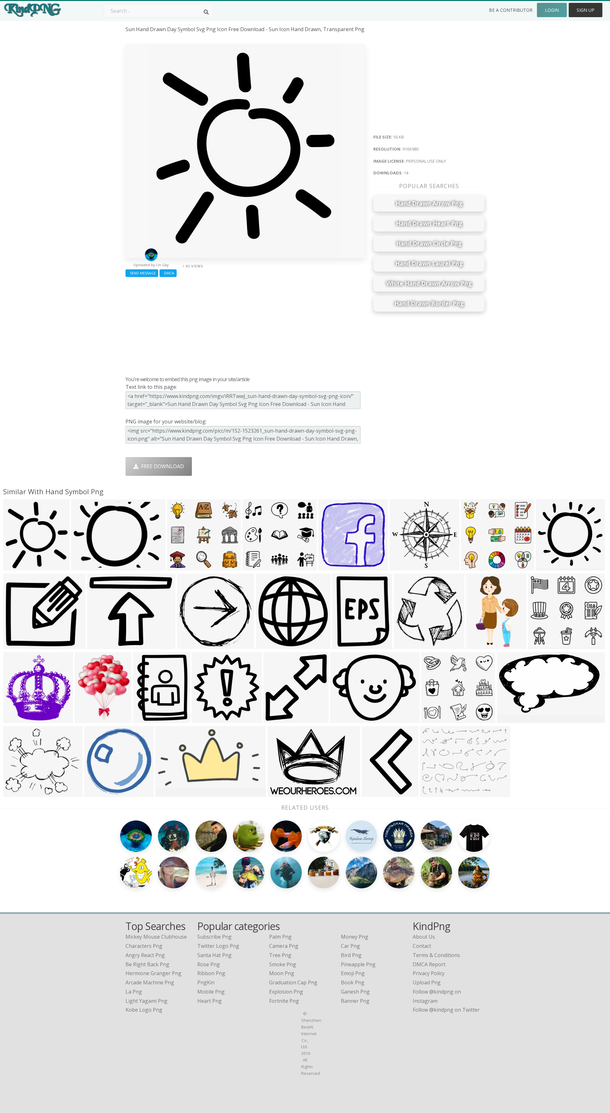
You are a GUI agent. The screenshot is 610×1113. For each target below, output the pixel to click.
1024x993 (190, 645)
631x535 (99, 645)
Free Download (161, 466)
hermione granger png (153, 973)
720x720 (330, 566)
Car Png (350, 945)
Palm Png (280, 936)
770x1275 (479, 645)
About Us (424, 936)
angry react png (145, 955)
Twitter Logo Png (218, 945)
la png (133, 991)
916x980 (15, 566)
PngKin (205, 982)
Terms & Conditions (436, 955)
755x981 (145, 719)
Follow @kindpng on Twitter (446, 1009)
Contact (422, 945)
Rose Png (208, 964)
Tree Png (280, 955)
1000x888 (16, 793)
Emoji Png (353, 973)
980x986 (267, 645)
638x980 (374, 793)
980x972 (547, 566)
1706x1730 (404, 566)
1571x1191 (282, 793)
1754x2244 (89, 719)
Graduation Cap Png (293, 982)
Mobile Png (211, 991)
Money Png (354, 936)
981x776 (342, 719)
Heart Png (209, 1000)
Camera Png (283, 945)
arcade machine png (149, 982)
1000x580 (510, 719)
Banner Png (355, 1000)
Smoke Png (282, 964)
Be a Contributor (510, 10)
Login (552, 10)
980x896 (15, 645)
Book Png (352, 982)
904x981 (275, 719)
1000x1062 (408, 645)
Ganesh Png (355, 991)
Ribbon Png (211, 973)
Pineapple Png (358, 964)
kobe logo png (143, 1009)
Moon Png (281, 973)
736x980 (344, 645)
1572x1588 (98, 793)
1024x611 (169, 793)
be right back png (147, 964)
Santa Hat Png (214, 955)
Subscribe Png (214, 936)
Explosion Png (286, 991)
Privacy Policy (428, 973)
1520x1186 (434, 793)
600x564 (179, 566)
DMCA (168, 273)
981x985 (203, 719)
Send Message (142, 273)
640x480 (83, 566)
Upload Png (427, 982)
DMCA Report (429, 964)
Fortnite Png (284, 1000)
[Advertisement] (245, 324)
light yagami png (146, 1000)
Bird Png (351, 955)
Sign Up (585, 10)
